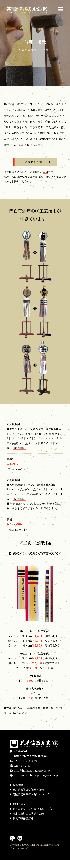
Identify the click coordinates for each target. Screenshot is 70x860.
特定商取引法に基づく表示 (28, 813)
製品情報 (18, 785)
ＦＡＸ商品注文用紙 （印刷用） (31, 809)
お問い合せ (19, 804)
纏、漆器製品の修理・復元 (28, 789)
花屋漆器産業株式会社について (31, 794)
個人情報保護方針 (23, 818)
